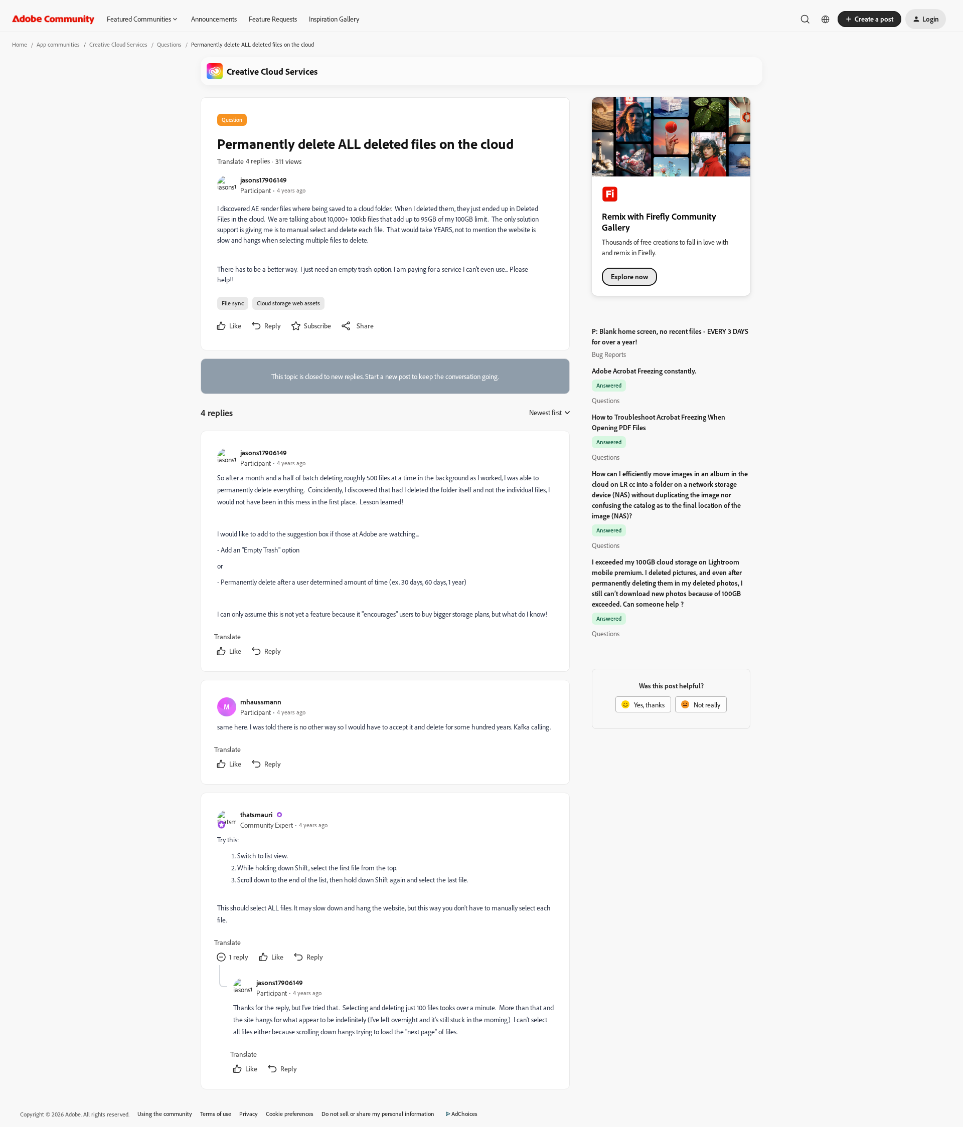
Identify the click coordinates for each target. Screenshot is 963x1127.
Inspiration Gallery (334, 19)
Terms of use (215, 1113)
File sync (233, 303)
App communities (58, 44)
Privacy (248, 1113)
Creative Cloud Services (118, 44)
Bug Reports (609, 354)
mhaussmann (260, 701)
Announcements (214, 19)
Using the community (164, 1113)
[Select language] (826, 19)
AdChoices (464, 1113)
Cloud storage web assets (288, 303)
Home (19, 44)
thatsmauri (256, 814)
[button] (869, 19)
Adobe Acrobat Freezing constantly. (644, 370)
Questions (169, 44)
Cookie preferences (289, 1113)
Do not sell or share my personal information (378, 1113)
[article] (384, 553)
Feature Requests (273, 19)
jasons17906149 (263, 179)
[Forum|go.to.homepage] (53, 19)
